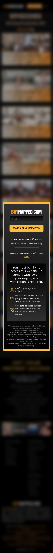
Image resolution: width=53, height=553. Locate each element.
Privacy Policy (29, 345)
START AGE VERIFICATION (26, 228)
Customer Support (13, 343)
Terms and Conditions (29, 343)
